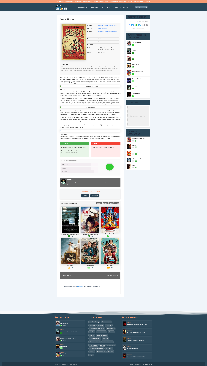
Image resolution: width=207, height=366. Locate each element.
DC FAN (69, 180)
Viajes (98, 1)
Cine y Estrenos (82, 7)
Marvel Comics (101, 332)
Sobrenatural (93, 345)
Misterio (111, 332)
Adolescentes (69, 1)
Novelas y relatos (79, 1)
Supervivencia (101, 352)
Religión (100, 325)
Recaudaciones (111, 328)
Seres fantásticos (102, 335)
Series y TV (94, 7)
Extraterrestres (106, 322)
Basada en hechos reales (97, 328)
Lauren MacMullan (102, 28)
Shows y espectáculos (96, 348)
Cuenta (131, 364)
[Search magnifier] (146, 7)
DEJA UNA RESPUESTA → (113, 275)
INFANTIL (117, 203)
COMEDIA (105, 203)
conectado (80, 286)
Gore (91, 355)
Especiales (116, 7)
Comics (92, 332)
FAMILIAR (111, 203)
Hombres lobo (114, 1)
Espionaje (92, 325)
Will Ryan (110, 33)
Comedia (106, 25)
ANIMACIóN (99, 203)
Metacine (85, 195)
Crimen (92, 335)
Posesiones (148, 1)
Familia (102, 345)
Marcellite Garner (109, 31)
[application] (87, 7)
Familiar (111, 25)
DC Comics (109, 348)
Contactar (137, 364)
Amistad (93, 1)
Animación (100, 25)
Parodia (110, 352)
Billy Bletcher (101, 31)
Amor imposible (106, 1)
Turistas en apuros (130, 1)
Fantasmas (140, 1)
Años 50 (87, 1)
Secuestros (95, 195)
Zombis (122, 1)
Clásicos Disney (94, 322)
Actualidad (105, 7)
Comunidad (126, 7)
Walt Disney (104, 33)
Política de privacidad (147, 364)
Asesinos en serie (95, 338)
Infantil (115, 25)
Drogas (92, 352)
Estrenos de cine (107, 342)
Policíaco (108, 325)
